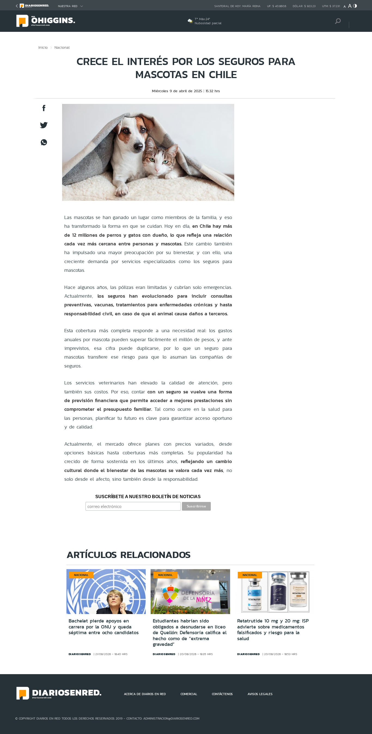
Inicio (43, 47)
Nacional (62, 47)
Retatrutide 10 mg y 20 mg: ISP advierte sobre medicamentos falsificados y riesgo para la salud (273, 629)
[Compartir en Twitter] (44, 127)
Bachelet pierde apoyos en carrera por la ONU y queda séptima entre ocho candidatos (104, 626)
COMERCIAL (189, 694)
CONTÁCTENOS (222, 694)
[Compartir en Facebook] (44, 110)
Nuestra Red (67, 6)
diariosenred (80, 654)
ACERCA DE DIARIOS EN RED (145, 694)
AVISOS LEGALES (260, 694)
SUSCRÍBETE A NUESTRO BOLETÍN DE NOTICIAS (148, 496)
